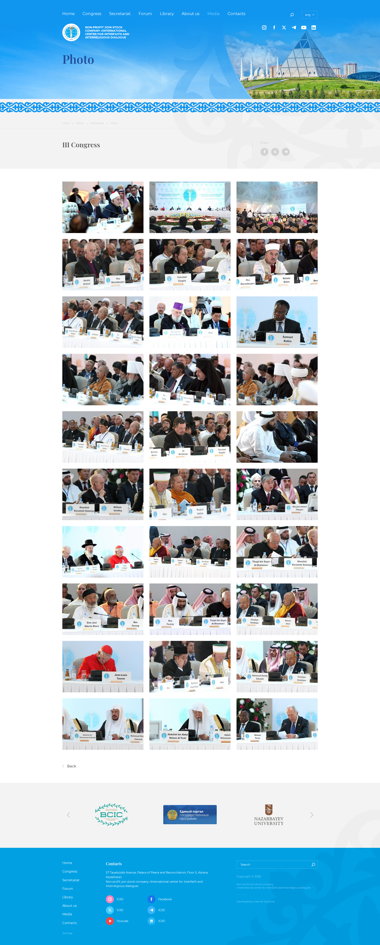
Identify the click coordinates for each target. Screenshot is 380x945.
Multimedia (97, 123)
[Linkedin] (314, 27)
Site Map (67, 933)
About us (191, 13)
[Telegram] (294, 27)
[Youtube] (304, 27)
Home (68, 13)
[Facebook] (274, 27)
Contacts (236, 13)
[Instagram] (264, 27)
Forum (145, 13)
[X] (284, 27)
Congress (92, 13)
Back (71, 766)
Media (213, 13)
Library (167, 13)
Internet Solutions (264, 901)
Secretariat (120, 13)
